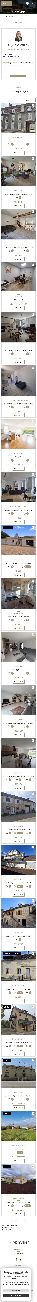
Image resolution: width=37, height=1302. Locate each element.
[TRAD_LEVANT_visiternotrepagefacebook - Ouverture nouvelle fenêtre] (16, 1259)
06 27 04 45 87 (7, 54)
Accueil (5, 16)
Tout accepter (16, 1295)
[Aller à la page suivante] (25, 1220)
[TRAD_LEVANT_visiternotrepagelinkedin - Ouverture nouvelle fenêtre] (20, 1259)
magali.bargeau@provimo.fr (11, 56)
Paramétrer (16, 1290)
